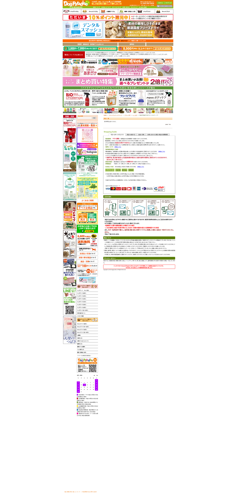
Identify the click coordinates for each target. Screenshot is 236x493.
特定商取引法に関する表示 (89, 491)
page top (168, 124)
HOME (105, 115)
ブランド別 (127, 115)
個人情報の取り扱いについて (72, 491)
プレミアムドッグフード (115, 115)
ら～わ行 (134, 115)
